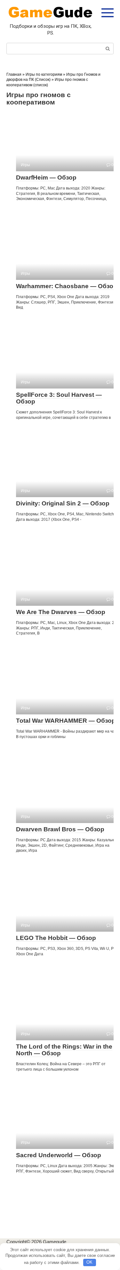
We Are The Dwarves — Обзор (60, 612)
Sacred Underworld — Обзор (58, 1155)
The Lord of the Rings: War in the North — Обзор (64, 1050)
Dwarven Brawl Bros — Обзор (60, 829)
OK (89, 1262)
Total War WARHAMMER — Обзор (66, 720)
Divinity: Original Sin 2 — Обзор (62, 503)
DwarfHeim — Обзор (46, 177)
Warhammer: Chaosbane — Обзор (66, 286)
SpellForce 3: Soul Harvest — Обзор (59, 398)
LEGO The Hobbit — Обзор (56, 938)
